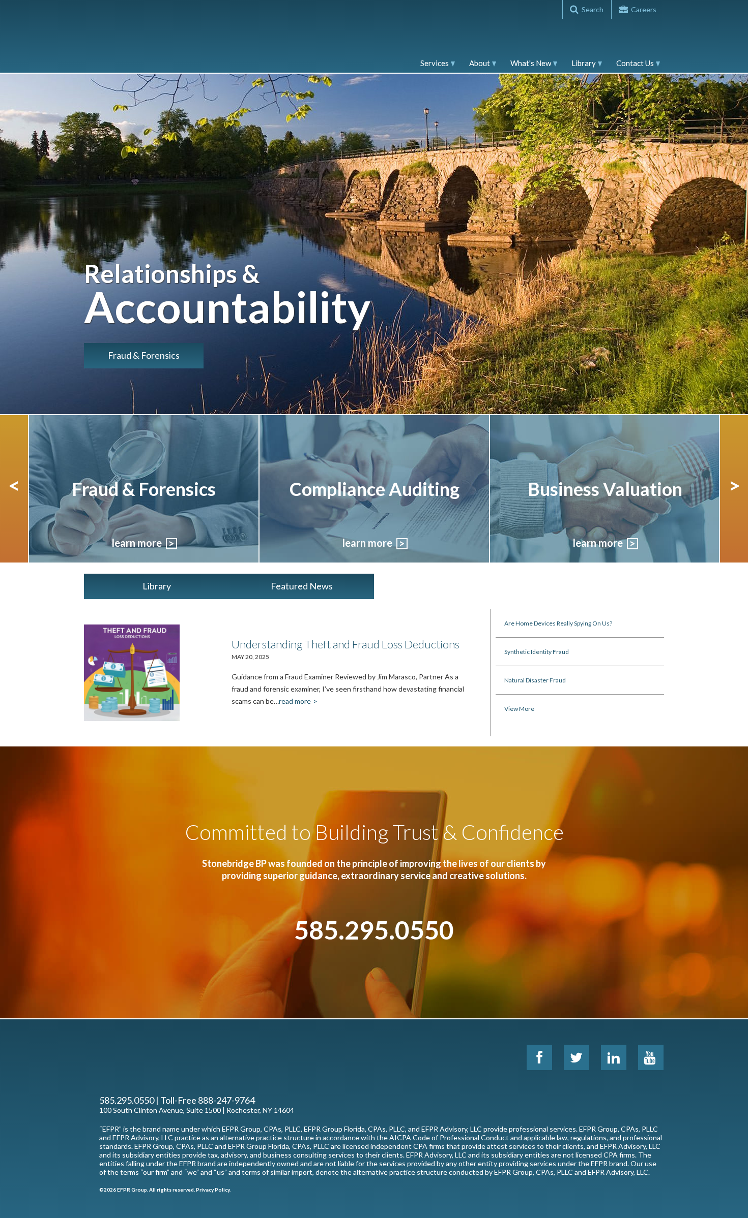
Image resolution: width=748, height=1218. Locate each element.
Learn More (137, 543)
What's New (530, 63)
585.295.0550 (374, 930)
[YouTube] (651, 1057)
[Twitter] (576, 1057)
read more (295, 701)
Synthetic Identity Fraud (536, 651)
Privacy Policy (212, 1189)
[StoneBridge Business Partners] (150, 36)
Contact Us (635, 63)
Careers (643, 9)
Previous (14, 489)
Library (583, 63)
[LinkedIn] (613, 1057)
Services (434, 63)
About (479, 63)
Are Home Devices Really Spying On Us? (558, 623)
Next (734, 489)
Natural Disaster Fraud (535, 680)
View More (519, 708)
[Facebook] (539, 1057)
